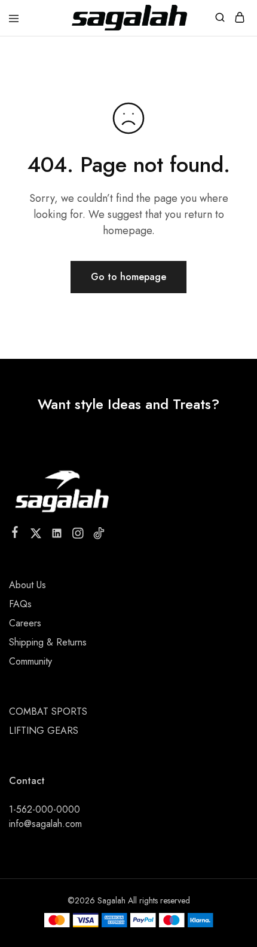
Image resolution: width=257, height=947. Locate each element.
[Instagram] (78, 536)
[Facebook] (15, 534)
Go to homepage (128, 277)
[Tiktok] (98, 536)
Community (30, 661)
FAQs (20, 604)
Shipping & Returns (48, 642)
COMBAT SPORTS (48, 711)
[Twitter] (36, 536)
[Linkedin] (57, 536)
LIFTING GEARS (43, 730)
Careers (25, 623)
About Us (27, 585)
